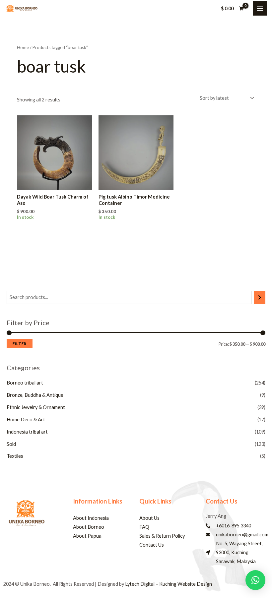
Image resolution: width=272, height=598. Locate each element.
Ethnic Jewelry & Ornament (36, 407)
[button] (255, 580)
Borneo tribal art (25, 383)
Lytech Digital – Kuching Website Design (168, 584)
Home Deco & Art (26, 419)
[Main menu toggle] (260, 8)
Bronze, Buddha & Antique (35, 395)
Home (23, 47)
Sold (11, 444)
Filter (20, 343)
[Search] (259, 297)
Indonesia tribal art (27, 432)
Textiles (15, 456)
